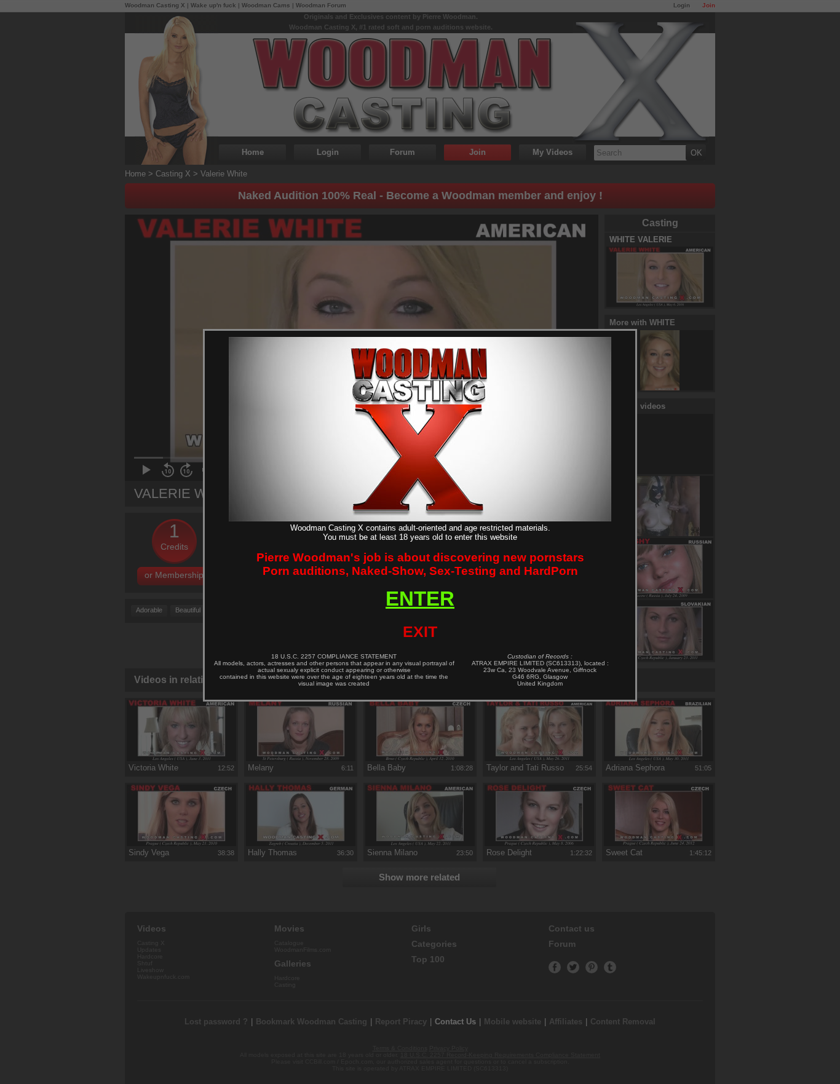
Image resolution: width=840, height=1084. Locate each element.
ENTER (420, 598)
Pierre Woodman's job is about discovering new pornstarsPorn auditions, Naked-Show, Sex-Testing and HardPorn (420, 564)
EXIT (420, 631)
